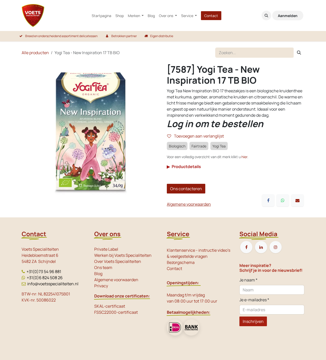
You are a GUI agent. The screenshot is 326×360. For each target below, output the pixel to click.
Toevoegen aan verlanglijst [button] (198, 136)
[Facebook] (268, 200)
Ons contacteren (186, 188)
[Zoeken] (299, 53)
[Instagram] (275, 247)
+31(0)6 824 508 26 (45, 277)
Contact (211, 15)
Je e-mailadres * (254, 300)
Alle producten (35, 52)
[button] (266, 15)
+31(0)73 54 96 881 (43, 271)
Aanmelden (287, 15)
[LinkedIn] (261, 247)
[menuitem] (101, 15)
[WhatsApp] (283, 200)
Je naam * (248, 280)
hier (244, 156)
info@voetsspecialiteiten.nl (52, 284)
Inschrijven (253, 321)
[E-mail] (297, 200)
